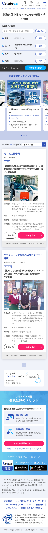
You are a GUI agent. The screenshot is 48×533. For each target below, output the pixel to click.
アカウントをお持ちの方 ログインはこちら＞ (24, 449)
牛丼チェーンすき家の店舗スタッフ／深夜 (23, 257)
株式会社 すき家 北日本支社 (14, 262)
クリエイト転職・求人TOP (10, 8)
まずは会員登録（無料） (24, 443)
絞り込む (40, 31)
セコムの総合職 (12, 153)
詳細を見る (30, 235)
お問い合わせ (11, 508)
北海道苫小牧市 (42, 8)
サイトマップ (38, 501)
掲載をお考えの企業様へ (31, 508)
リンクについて (22, 501)
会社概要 (40, 504)
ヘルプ (29, 504)
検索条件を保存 (35, 68)
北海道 (23, 8)
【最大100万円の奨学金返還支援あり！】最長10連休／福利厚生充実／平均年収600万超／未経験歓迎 (23, 169)
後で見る (11, 235)
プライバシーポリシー (13, 504)
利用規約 (8, 501)
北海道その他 (31, 8)
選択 (40, 38)
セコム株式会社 (9, 158)
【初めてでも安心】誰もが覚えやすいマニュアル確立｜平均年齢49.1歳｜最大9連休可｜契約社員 (24, 273)
